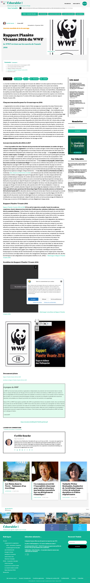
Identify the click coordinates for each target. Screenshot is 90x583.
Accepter (33, 299)
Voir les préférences (56, 299)
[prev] (82, 8)
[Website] (29, 449)
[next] (85, 8)
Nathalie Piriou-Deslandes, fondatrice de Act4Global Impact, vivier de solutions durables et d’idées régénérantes (77, 94)
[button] (61, 281)
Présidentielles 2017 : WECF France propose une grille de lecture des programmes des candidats (43, 546)
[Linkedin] (17, 449)
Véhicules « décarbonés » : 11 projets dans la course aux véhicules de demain (42, 550)
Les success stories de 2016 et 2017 (15, 66)
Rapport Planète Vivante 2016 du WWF (14, 207)
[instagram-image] (5, 518)
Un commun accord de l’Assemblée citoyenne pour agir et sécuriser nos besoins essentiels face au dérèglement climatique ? (77, 85)
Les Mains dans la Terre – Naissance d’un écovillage (15, 486)
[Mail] (19, 449)
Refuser (44, 299)
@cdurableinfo (9, 508)
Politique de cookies (37, 302)
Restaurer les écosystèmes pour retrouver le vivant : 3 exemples (77, 190)
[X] (27, 449)
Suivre (87, 509)
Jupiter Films (8, 491)
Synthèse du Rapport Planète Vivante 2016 (17, 70)
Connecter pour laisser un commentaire (13, 429)
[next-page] (28, 554)
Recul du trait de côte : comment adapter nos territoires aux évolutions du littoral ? (77, 102)
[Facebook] (14, 449)
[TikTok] (24, 449)
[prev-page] (26, 554)
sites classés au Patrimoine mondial (20, 173)
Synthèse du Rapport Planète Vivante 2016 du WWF (15, 380)
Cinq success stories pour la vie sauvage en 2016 (18, 65)
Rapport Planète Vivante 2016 (14, 68)
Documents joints (11, 71)
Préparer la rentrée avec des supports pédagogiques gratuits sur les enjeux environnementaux (77, 177)
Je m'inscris (77, 546)
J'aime (52, 524)
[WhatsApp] (32, 449)
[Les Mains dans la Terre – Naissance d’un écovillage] (16, 471)
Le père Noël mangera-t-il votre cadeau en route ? (40, 543)
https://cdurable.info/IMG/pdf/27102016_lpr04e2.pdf (34, 422)
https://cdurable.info (19, 439)
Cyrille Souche (10, 23)
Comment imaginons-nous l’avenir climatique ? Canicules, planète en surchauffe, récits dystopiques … (77, 110)
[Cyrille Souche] (4, 23)
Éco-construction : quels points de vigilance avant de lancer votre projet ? (77, 165)
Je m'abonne (77, 131)
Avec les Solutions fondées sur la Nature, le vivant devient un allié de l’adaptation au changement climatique (47, 8)
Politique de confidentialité (50, 302)
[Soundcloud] (22, 449)
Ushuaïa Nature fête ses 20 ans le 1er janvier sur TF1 (41, 541)
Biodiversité (51, 51)
